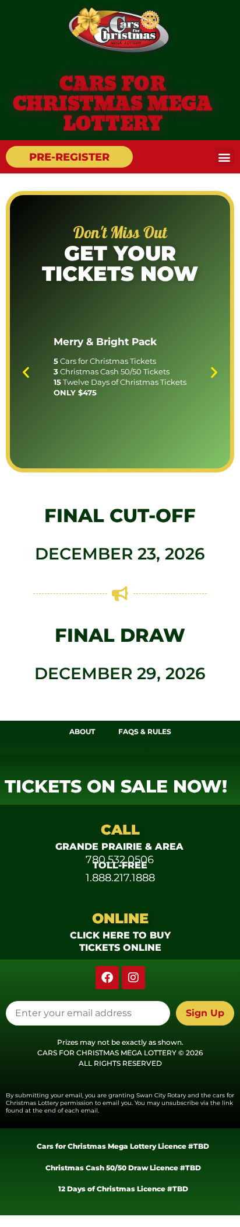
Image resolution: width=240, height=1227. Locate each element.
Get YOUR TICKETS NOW (120, 263)
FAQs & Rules (144, 731)
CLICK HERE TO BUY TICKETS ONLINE (120, 941)
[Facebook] (107, 977)
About (82, 731)
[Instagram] (133, 977)
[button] (224, 156)
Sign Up (205, 1013)
